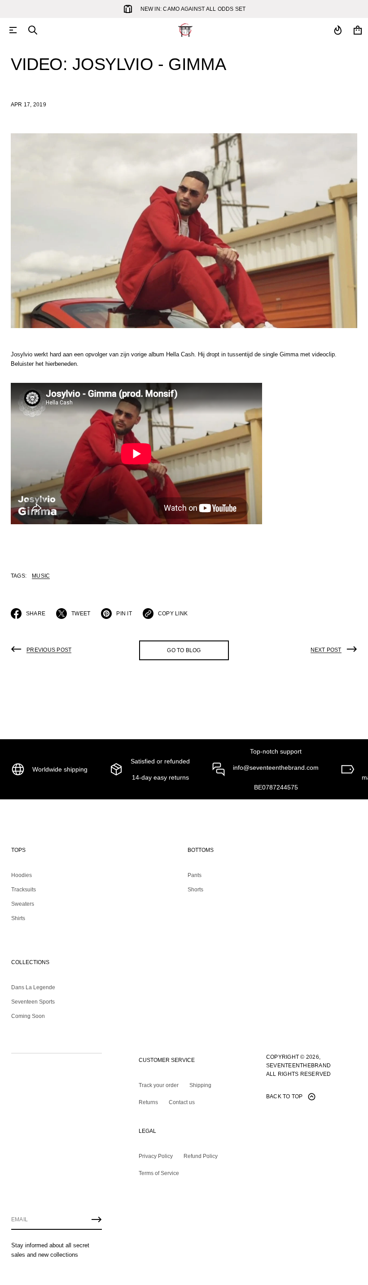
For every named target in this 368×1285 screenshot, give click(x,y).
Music (41, 576)
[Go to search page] (33, 30)
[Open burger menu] (13, 30)
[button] (33, 30)
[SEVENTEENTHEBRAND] (185, 30)
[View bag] (358, 30)
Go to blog (184, 650)
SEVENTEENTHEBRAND (298, 1065)
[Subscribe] (96, 1219)
